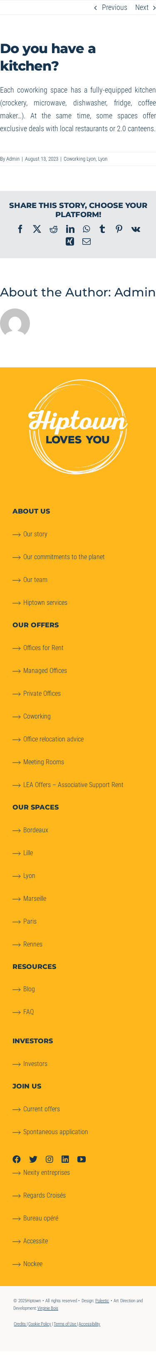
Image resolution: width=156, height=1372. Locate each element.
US (31, 511)
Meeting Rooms (43, 762)
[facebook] (16, 1159)
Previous (114, 7)
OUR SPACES (35, 807)
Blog (29, 989)
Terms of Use (65, 1324)
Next (142, 7)
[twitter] (33, 1159)
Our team (35, 580)
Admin (13, 159)
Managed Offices (45, 671)
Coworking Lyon (80, 159)
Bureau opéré (40, 1218)
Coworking (37, 716)
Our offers (35, 625)
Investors (35, 1064)
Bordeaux (35, 830)
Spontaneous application (55, 1132)
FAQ (28, 1012)
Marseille (34, 898)
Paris (30, 921)
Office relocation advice (53, 739)
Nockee (32, 1264)
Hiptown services (45, 603)
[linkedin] (65, 1159)
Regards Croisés (44, 1195)
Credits (20, 1324)
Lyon (102, 159)
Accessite (35, 1241)
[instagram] (49, 1159)
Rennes (32, 944)
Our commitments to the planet (64, 557)
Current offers (41, 1109)
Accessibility (89, 1324)
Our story (35, 534)
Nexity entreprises (46, 1172)
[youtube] (81, 1159)
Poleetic (102, 1301)
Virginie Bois (47, 1308)
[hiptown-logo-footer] (78, 382)
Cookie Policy (39, 1324)
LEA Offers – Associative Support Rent (73, 785)
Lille (28, 853)
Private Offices (42, 693)
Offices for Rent (43, 648)
